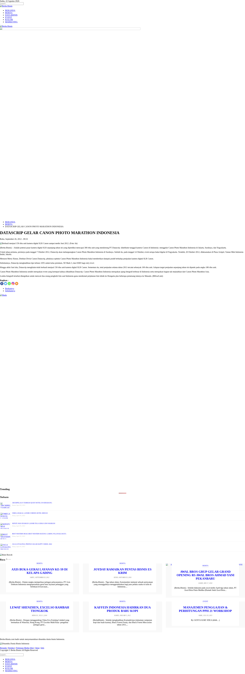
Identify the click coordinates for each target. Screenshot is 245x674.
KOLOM (9, 19)
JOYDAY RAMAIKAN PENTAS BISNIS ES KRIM (122, 571)
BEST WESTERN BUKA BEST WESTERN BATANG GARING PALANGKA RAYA (39, 534)
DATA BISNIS (11, 15)
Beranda (3, 648)
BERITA (9, 13)
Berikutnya (9, 288)
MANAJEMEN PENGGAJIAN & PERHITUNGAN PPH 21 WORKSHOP (205, 609)
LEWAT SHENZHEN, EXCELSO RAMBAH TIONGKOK (39, 609)
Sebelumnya (10, 291)
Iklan (37, 648)
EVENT (8, 17)
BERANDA (10, 10)
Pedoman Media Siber (25, 648)
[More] (16, 283)
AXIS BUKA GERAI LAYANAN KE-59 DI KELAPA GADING (39, 571)
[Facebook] (1, 283)
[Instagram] (13, 283)
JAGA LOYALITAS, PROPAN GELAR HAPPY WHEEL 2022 (32, 544)
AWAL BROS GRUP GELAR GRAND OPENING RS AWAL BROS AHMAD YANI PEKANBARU (205, 575)
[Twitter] (5, 283)
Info (42, 648)
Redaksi (11, 648)
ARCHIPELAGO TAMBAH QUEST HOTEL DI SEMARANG (32, 503)
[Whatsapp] (9, 283)
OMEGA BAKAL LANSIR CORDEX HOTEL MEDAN (30, 513)
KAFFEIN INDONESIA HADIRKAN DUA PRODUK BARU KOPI (122, 609)
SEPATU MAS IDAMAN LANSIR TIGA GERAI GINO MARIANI (33, 523)
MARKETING (11, 22)
